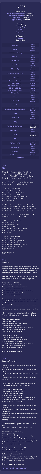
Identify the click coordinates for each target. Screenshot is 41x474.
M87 (15, 139)
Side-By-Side (20, 40)
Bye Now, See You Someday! (15, 109)
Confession (15, 147)
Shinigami (15, 151)
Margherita (15, 93)
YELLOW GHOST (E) (15, 85)
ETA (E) (15, 134)
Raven (15, 49)
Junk (15, 96)
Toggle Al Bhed (16, 19)
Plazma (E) (15, 69)
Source (33, 44)
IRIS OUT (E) (15, 65)
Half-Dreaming (15, 155)
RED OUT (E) (15, 100)
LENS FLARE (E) (15, 88)
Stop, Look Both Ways (15, 90)
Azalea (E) (15, 77)
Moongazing (15, 117)
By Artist (20, 30)
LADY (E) (15, 122)
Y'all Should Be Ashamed (15, 126)
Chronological (20, 26)
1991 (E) (15, 56)
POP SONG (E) (15, 143)
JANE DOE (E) (15, 60)
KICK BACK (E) (15, 130)
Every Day (15, 105)
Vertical (20, 38)
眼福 (3, 168)
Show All (20, 157)
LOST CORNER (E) (15, 81)
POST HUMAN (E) (15, 83)
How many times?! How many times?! (14, 468)
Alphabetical (21, 28)
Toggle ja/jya (16, 17)
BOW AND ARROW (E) (15, 73)
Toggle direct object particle (16, 13)
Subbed (32, 46)
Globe (15, 113)
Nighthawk (15, 45)
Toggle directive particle (16, 15)
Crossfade (33, 81)
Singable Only (20, 32)
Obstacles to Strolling (15, 53)
